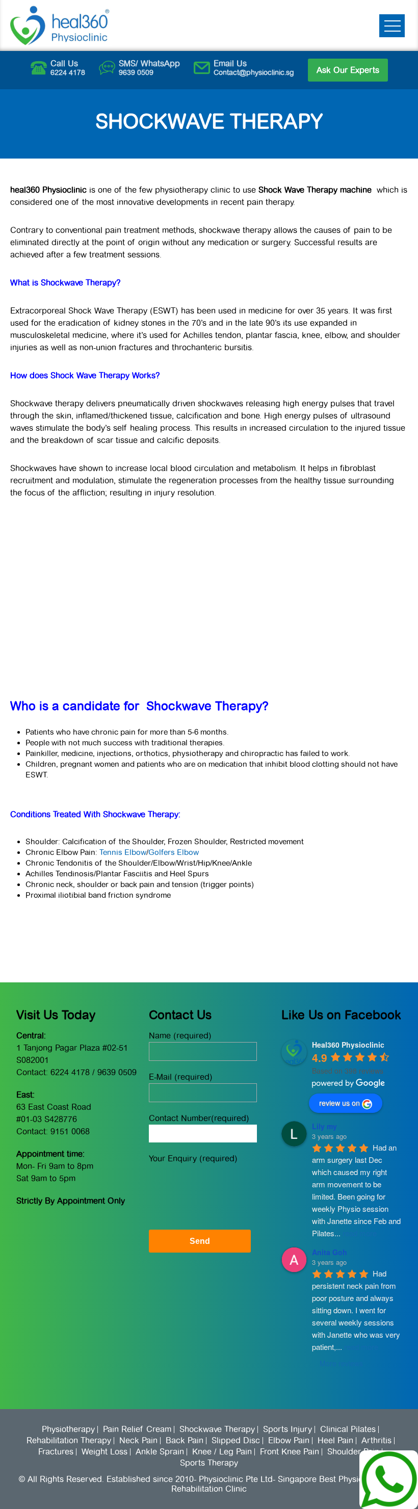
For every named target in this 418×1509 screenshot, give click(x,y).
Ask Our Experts (348, 70)
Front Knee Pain (289, 1451)
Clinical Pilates (348, 1429)
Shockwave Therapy (217, 1429)
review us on (339, 1103)
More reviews (341, 1363)
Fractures (55, 1451)
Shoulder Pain (353, 1451)
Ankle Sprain (160, 1451)
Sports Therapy (209, 1463)
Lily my (324, 1126)
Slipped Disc (236, 1440)
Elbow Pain (288, 1440)
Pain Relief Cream (137, 1429)
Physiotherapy (68, 1429)
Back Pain (184, 1440)
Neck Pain (138, 1440)
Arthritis (376, 1440)
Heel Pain (335, 1440)
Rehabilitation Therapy (69, 1440)
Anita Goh (329, 1252)
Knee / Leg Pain (222, 1451)
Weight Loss (104, 1451)
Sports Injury (287, 1429)
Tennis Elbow (122, 852)
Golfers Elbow (173, 852)
